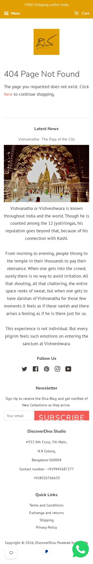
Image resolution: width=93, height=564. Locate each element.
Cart (85, 13)
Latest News (46, 129)
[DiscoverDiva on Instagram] (57, 369)
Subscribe (62, 416)
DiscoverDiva (45, 542)
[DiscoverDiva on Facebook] (35, 369)
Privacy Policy (46, 527)
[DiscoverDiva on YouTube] (68, 369)
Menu (15, 13)
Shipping (47, 519)
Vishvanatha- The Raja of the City (46, 139)
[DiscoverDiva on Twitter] (24, 369)
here (8, 94)
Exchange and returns (46, 512)
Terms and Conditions (46, 505)
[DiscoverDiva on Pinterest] (46, 369)
